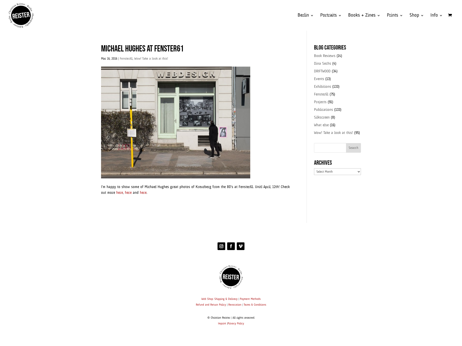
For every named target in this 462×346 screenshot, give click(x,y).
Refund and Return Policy (211, 304)
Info (434, 16)
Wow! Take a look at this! (151, 58)
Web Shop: (207, 299)
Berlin (303, 16)
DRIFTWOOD (322, 71)
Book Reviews (324, 56)
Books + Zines (362, 16)
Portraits (328, 16)
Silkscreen (322, 118)
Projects (320, 102)
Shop (414, 16)
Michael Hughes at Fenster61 (142, 49)
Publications (323, 110)
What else (321, 125)
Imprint (222, 323)
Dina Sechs (322, 64)
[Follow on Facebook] (231, 246)
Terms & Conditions (255, 304)
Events (319, 79)
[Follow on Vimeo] (240, 246)
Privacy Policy (236, 323)
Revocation (234, 304)
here (119, 193)
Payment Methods (250, 299)
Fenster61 (126, 58)
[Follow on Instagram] (221, 246)
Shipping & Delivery (225, 299)
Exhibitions (322, 87)
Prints (392, 16)
